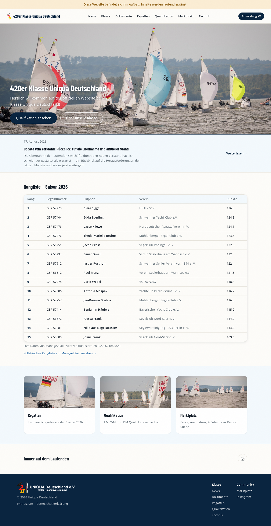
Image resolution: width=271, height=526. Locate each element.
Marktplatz (186, 16)
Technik (204, 16)
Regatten (143, 16)
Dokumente (123, 16)
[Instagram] (242, 458)
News (92, 16)
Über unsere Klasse (81, 118)
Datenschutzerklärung (52, 504)
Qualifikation (164, 16)
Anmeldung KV (251, 16)
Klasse (105, 16)
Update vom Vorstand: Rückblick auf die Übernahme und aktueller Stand (76, 148)
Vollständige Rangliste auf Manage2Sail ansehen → (60, 353)
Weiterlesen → (236, 153)
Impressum (25, 504)
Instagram (244, 497)
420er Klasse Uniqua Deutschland (36, 16)
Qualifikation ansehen (33, 118)
